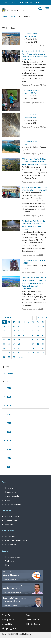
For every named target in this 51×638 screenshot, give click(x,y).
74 (9, 352)
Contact (13, 2)
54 (43, 339)
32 (24, 331)
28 (4, 331)
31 (19, 331)
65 (9, 348)
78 (28, 352)
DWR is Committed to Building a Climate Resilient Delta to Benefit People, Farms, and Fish (34, 161)
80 (38, 352)
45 (43, 335)
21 (14, 326)
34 (33, 331)
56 (9, 344)
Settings (38, 2)
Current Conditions (25, 2)
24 (28, 326)
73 (4, 352)
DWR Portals (10, 545)
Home (4, 16)
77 (24, 352)
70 (33, 348)
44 (38, 335)
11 (9, 322)
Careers (8, 500)
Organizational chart (14, 496)
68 (24, 348)
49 (19, 339)
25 (33, 326)
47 (9, 339)
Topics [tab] (10, 373)
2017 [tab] (9, 466)
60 (28, 344)
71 (38, 348)
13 (19, 322)
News (13, 16)
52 (33, 339)
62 (38, 344)
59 (24, 344)
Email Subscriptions (13, 504)
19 (4, 326)
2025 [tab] (9, 396)
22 (19, 326)
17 (38, 322)
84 (14, 357)
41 (24, 335)
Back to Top (7, 615)
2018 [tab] (9, 458)
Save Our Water (11, 520)
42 (28, 335)
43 (33, 335)
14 (24, 322)
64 (4, 348)
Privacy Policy (8, 619)
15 (28, 322)
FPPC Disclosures (33, 624)
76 (19, 352)
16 (33, 322)
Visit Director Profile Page (10, 605)
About (5, 2)
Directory (9, 488)
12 (14, 322)
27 (43, 326)
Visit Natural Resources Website (12, 592)
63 (43, 344)
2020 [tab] (9, 440)
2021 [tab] (9, 431)
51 (28, 339)
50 (24, 339)
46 (4, 339)
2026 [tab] (9, 388)
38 (9, 335)
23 (24, 326)
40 (19, 335)
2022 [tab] (9, 423)
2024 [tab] (9, 405)
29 (9, 331)
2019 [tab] (9, 449)
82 (4, 357)
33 (28, 331)
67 (19, 348)
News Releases (11, 536)
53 (38, 339)
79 (33, 352)
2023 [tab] (9, 414)
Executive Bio (10, 492)
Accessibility (7, 624)
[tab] (25, 374)
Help (7, 565)
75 (14, 352)
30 (14, 331)
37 (4, 335)
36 (43, 331)
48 (14, 339)
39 (14, 335)
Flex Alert (9, 524)
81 (43, 352)
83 (9, 357)
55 (4, 344)
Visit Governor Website (9, 579)
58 (19, 344)
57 (14, 344)
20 (9, 326)
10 (4, 322)
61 (33, 344)
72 (43, 348)
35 (38, 331)
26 (38, 326)
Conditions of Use (12, 557)
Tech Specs (9, 561)
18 (43, 322)
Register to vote (12, 516)
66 (14, 348)
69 (28, 348)
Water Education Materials (16, 541)
